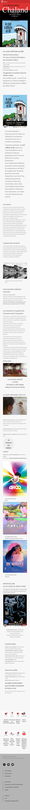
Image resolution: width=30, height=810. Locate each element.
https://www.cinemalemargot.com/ (18, 458)
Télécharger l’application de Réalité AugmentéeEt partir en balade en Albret (24, 743)
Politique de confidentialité (11, 801)
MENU (5, 2)
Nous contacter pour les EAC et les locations (12, 741)
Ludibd (6, 790)
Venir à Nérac (8, 770)
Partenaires (8, 776)
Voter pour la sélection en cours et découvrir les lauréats (6, 742)
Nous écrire (7, 781)
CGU (6, 798)
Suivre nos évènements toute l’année (6, 721)
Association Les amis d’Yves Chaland (14, 784)
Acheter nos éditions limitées (18, 721)
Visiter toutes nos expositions (12, 721)
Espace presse (8, 773)
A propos (7, 795)
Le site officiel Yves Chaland (11, 787)
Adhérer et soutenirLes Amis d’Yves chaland (18, 742)
